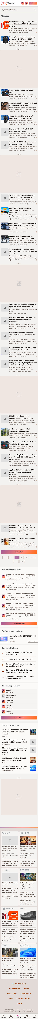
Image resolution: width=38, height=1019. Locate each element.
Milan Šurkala (13, 45)
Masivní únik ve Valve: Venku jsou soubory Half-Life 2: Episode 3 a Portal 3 (14, 750)
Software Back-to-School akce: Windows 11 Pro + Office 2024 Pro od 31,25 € (23, 251)
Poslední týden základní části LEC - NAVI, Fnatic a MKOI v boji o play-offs (9, 931)
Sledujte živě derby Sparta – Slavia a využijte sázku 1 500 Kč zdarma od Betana (23, 24)
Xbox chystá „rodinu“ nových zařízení (8, 959)
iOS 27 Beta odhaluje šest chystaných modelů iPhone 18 (21, 417)
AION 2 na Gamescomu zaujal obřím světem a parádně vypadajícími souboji (15, 732)
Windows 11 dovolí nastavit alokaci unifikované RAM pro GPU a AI (15, 767)
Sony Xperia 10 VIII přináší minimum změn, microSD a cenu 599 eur (22, 143)
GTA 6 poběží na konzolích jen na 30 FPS (10, 897)
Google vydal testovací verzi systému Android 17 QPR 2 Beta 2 (22, 526)
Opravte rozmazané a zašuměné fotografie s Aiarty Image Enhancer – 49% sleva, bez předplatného (23, 363)
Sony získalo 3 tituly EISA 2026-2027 (21, 91)
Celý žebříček (19, 718)
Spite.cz (4, 736)
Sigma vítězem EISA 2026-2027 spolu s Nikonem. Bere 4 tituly (21, 117)
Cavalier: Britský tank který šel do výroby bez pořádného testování (27, 923)
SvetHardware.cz (7, 770)
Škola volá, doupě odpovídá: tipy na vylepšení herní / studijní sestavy (23, 224)
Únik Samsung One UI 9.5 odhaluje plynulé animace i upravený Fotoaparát (22, 319)
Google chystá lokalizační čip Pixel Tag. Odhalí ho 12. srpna (22, 443)
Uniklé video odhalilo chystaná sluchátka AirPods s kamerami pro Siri (22, 335)
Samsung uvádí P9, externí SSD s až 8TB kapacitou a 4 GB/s (23, 104)
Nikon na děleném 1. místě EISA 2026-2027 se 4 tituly (21, 130)
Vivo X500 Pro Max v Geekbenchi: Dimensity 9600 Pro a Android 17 (22, 196)
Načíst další (19, 552)
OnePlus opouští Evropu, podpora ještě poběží (22, 539)
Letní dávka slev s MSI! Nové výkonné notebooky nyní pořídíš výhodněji (21, 210)
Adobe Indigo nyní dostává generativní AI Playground (19, 430)
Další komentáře (19, 623)
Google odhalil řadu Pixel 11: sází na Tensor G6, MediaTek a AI (22, 349)
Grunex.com (6, 744)
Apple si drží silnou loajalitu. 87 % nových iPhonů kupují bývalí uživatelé (22, 472)
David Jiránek (13, 232)
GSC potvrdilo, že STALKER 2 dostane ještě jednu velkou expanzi (27, 902)
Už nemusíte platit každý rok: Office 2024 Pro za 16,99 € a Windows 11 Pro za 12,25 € (23, 457)
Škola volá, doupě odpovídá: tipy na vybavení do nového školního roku (23, 306)
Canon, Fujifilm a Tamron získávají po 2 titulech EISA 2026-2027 (22, 38)
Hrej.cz (4, 762)
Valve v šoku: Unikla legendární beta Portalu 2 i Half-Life (10, 855)
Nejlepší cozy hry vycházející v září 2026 (8, 965)
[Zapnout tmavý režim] (26, 3)
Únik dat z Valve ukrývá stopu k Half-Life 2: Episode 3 (27, 855)
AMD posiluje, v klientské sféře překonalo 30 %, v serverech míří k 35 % (27, 968)
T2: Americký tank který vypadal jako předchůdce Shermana (27, 939)
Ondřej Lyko (12, 150)
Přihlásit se (32, 3)
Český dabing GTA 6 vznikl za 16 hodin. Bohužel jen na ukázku (14, 759)
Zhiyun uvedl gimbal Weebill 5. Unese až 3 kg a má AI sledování (21, 237)
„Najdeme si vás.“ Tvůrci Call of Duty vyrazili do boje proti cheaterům (27, 863)
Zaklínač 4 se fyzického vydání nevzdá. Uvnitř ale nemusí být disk (14, 741)
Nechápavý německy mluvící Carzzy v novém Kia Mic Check (9, 939)
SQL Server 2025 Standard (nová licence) (9, 884)
